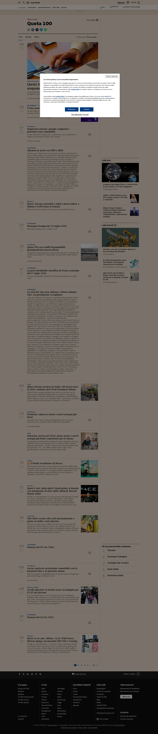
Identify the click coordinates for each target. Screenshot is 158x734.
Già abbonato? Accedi (80, 114)
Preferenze (72, 109)
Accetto (86, 109)
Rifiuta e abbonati (112, 76)
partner (107, 96)
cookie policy (75, 89)
